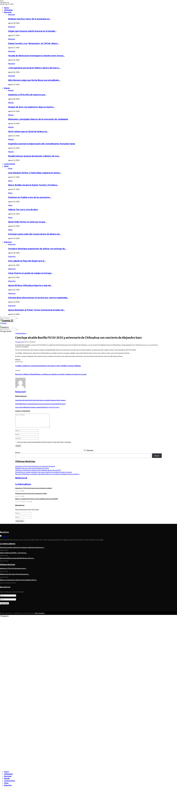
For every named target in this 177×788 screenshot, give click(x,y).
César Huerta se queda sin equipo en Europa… (30, 273)
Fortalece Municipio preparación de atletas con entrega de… (37, 248)
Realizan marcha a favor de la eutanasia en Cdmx (32, 468)
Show (6, 166)
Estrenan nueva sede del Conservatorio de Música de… (34, 234)
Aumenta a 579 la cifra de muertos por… (27, 94)
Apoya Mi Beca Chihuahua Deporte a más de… (30, 285)
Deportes (8, 242)
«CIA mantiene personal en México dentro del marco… (34, 68)
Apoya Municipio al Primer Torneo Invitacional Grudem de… (36, 310)
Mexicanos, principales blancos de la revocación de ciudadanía (38, 119)
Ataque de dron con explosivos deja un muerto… (31, 107)
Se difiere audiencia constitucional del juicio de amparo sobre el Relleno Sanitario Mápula (48, 366)
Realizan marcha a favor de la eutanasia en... (14, 574)
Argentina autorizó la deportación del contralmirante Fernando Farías (41, 143)
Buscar (17, 452)
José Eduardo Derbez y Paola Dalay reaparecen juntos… (34, 172)
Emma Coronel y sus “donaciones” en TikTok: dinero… (33, 43)
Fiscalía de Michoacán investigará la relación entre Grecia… (36, 55)
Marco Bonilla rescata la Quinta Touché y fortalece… (33, 185)
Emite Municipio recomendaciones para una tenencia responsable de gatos (40, 404)
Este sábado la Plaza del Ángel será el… (27, 261)
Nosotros (4, 532)
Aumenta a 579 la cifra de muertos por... (13, 568)
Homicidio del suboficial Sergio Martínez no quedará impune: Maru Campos (40, 400)
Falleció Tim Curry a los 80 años (23, 209)
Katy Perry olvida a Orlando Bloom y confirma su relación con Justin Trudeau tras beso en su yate (50, 374)
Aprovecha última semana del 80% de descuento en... (17, 558)
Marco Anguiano (40, 613)
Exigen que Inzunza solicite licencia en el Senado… (32, 31)
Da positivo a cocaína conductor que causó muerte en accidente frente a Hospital (43, 472)
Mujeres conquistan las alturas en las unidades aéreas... (18, 580)
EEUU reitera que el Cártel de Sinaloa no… (28, 131)
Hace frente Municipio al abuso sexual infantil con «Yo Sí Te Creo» (37, 407)
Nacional (7, 12)
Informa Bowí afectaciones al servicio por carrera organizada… (38, 297)
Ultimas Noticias (7, 564)
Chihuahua (8, 10)
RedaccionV (20, 342)
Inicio (6, 8)
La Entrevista (9, 164)
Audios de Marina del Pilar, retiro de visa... (13, 553)
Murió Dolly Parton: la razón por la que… (27, 222)
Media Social (21, 478)
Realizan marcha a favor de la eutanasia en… (29, 19)
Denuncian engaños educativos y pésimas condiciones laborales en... (22, 547)
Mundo (7, 88)
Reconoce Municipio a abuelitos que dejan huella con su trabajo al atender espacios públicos (47, 474)
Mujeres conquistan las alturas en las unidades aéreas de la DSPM (38, 470)
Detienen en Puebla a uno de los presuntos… (29, 197)
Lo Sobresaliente (23, 484)
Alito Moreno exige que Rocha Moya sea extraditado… (34, 80)
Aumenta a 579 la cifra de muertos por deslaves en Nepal (35, 466)
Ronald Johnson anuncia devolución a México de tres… (34, 156)
